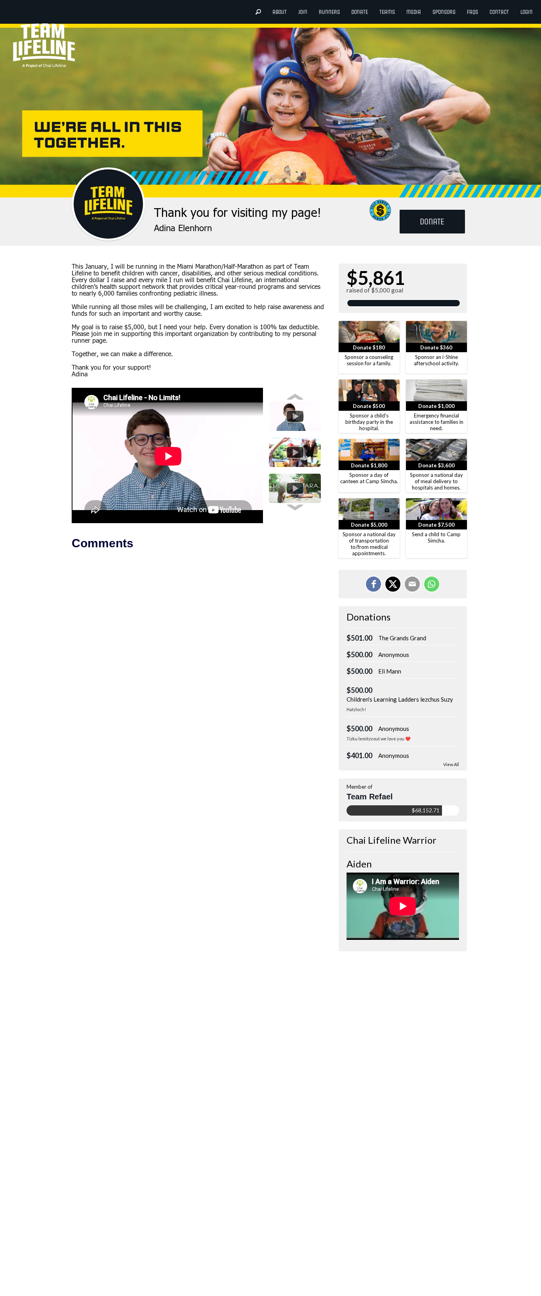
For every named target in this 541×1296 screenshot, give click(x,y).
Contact (499, 12)
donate (359, 12)
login (526, 12)
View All (451, 764)
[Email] (412, 584)
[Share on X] (393, 584)
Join (302, 12)
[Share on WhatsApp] (431, 584)
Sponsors (443, 12)
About (279, 12)
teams (387, 12)
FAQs (472, 12)
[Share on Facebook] (373, 584)
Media (413, 12)
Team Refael (370, 796)
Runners (329, 12)
